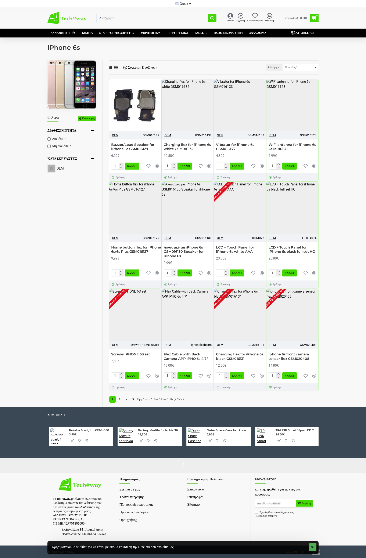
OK (313, 547)
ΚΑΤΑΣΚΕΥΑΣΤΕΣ (62, 159)
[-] (121, 167)
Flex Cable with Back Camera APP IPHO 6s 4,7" (186, 356)
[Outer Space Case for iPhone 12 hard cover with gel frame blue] (195, 436)
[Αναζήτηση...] (212, 18)
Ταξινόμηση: (274, 67)
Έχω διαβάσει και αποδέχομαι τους (275, 514)
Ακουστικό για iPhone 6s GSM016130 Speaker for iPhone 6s (184, 251)
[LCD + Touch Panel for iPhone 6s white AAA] (240, 208)
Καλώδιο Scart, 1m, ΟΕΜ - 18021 (90, 430)
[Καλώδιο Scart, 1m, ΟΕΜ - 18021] (58, 436)
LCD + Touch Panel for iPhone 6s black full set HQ (292, 249)
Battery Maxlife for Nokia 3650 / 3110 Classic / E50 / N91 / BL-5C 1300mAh (159, 430)
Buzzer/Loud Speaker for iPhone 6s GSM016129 (132, 147)
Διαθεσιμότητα (61, 130)
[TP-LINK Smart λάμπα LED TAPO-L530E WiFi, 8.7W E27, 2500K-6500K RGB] (264, 436)
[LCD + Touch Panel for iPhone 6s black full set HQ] (292, 208)
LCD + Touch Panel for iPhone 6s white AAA (235, 249)
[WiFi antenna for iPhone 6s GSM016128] (292, 105)
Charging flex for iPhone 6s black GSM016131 (239, 356)
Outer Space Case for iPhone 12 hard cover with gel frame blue (228, 430)
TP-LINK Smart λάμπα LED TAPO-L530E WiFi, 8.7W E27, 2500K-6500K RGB (297, 430)
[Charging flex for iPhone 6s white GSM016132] (188, 105)
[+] (121, 164)
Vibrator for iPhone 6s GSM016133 (235, 147)
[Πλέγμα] (110, 67)
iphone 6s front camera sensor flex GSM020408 (289, 356)
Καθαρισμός (88, 118)
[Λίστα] (116, 67)
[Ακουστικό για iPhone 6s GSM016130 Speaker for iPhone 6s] (188, 208)
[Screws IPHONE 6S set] (135, 315)
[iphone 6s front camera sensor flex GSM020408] (292, 315)
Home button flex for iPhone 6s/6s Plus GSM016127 (136, 249)
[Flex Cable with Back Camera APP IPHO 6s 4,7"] (188, 315)
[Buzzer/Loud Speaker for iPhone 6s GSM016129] (135, 105)
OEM (115, 135)
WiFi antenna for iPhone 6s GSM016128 (292, 147)
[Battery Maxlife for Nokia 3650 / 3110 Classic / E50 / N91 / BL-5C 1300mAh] (126, 436)
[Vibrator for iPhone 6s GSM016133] (240, 105)
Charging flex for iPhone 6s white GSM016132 (187, 147)
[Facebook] (183, 465)
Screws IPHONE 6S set (130, 354)
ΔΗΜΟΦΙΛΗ (56, 415)
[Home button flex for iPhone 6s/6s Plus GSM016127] (135, 208)
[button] (132, 166)
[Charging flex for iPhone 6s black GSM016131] (240, 315)
